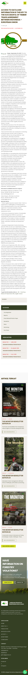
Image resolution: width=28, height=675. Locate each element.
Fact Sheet (6, 330)
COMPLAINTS (4, 639)
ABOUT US (3, 626)
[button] (25, 672)
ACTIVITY (3, 634)
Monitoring (6, 327)
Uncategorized (7, 312)
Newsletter (6, 321)
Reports (6, 315)
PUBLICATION (4, 629)
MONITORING (4, 637)
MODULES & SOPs (5, 631)
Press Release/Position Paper (11, 318)
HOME (2, 623)
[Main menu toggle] (25, 3)
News (5, 324)
